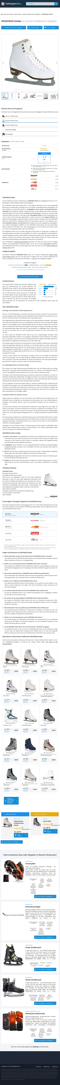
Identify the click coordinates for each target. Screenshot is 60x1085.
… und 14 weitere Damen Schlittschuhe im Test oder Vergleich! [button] (30, 269)
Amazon (27, 505)
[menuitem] (2, 14)
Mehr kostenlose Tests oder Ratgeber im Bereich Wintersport (30, 855)
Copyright (3, 1066)
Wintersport (29, 861)
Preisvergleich (47, 243)
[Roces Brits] (36, 822)
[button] (13, 27)
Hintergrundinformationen (21, 242)
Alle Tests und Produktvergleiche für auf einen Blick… (30, 1047)
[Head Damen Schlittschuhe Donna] (7, 822)
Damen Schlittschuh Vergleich (41, 21)
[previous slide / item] (3, 62)
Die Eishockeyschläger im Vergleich (33, 922)
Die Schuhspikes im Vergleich (33, 879)
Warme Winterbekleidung (32, 1011)
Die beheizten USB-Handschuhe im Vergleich (33, 1029)
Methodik (3, 158)
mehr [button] (44, 166)
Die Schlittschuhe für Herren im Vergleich (33, 996)
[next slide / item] (57, 62)
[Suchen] (56, 3)
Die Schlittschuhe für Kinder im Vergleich (34, 963)
